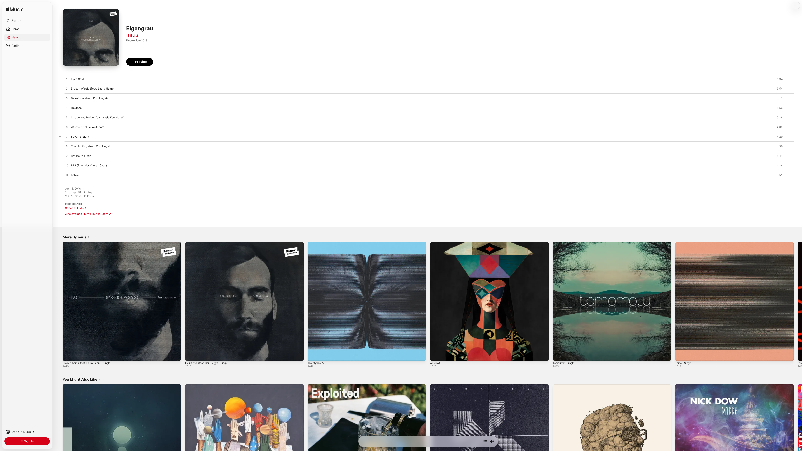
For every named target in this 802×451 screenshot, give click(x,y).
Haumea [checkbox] (76, 107)
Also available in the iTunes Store (86, 213)
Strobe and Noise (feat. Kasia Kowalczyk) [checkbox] (97, 117)
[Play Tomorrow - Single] (558, 355)
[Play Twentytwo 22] (313, 355)
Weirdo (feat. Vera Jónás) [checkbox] (87, 127)
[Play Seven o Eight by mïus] (67, 137)
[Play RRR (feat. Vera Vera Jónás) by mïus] (67, 165)
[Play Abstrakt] (435, 355)
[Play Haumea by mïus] (67, 108)
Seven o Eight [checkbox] (80, 136)
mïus (132, 35)
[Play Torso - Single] (680, 355)
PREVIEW (778, 79)
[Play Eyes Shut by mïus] (67, 79)
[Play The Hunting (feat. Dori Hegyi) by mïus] (67, 146)
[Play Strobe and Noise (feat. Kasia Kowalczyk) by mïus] (67, 117)
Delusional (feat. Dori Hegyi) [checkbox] (89, 98)
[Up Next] (485, 441)
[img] (14, 9)
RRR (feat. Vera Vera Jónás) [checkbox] (89, 165)
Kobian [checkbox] (75, 175)
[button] (27, 20)
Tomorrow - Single (565, 244)
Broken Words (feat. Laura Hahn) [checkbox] (92, 88)
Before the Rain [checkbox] (81, 155)
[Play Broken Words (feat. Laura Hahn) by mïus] (67, 89)
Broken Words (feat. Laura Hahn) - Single (89, 244)
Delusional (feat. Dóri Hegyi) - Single (209, 244)
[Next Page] (798, 301)
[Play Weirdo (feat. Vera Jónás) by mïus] (67, 127)
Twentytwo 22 (317, 244)
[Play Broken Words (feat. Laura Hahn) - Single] (68, 355)
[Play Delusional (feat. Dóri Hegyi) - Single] (190, 355)
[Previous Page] (58, 301)
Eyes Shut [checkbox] (77, 79)
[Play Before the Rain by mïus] (67, 156)
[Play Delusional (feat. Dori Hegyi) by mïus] (67, 98)
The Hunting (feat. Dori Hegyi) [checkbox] (91, 146)
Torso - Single (684, 244)
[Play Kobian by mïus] (67, 175)
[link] (76, 237)
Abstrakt (435, 244)
